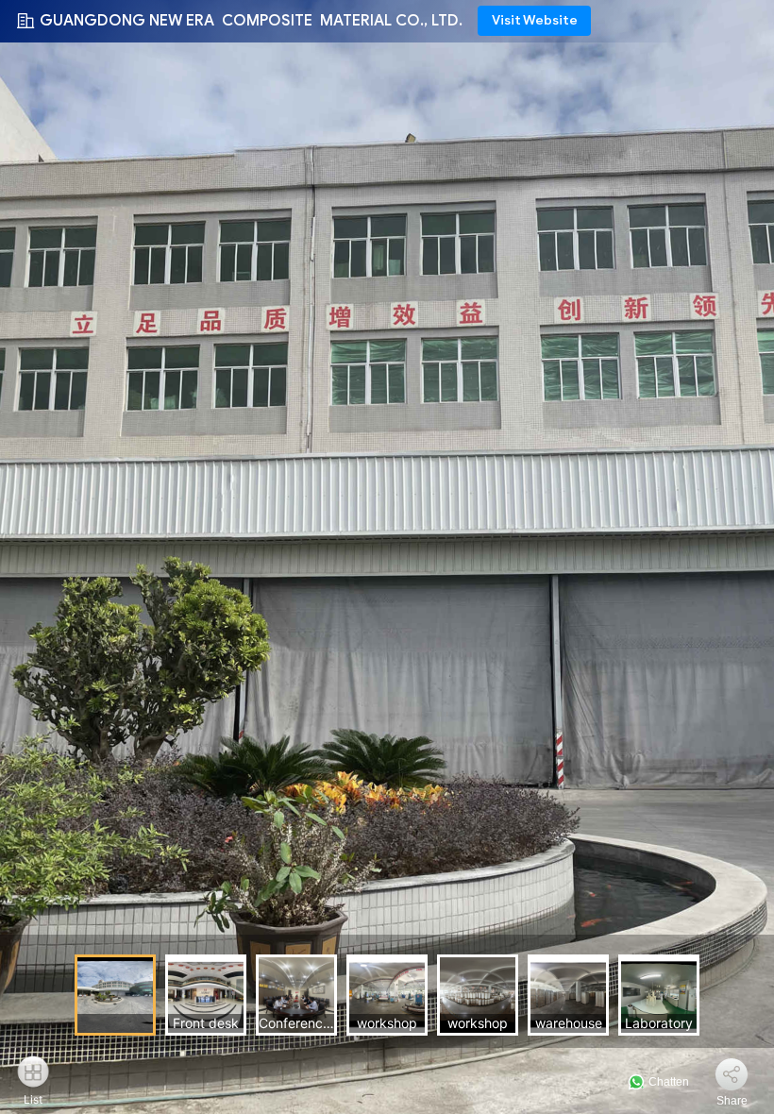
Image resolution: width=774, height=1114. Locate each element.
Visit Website (535, 20)
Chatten (667, 1082)
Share (732, 1100)
